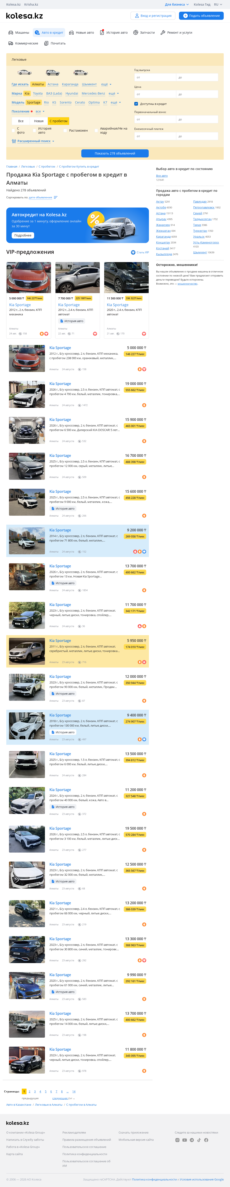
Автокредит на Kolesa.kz (39, 215)
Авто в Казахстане (19, 1105)
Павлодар (200, 201)
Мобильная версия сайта (136, 1140)
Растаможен (78, 130)
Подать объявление (204, 15)
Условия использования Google (202, 1179)
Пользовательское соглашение (84, 1147)
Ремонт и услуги (179, 32)
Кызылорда (164, 254)
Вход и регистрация (156, 15)
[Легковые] (25, 72)
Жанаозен (163, 225)
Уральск (199, 236)
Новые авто (85, 32)
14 (73, 1091)
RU (216, 4)
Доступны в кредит (153, 104)
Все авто (162, 176)
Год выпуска (142, 70)
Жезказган (163, 231)
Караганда (163, 236)
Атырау (161, 219)
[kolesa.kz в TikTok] (199, 1140)
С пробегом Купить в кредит (79, 166)
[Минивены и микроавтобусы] (81, 72)
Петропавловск (204, 207)
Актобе (161, 207)
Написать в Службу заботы (25, 1140)
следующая (60, 1098)
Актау (160, 201)
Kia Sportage (20, 304)
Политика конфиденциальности (84, 1154)
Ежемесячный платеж (149, 129)
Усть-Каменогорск (206, 242)
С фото (20, 130)
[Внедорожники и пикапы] (53, 72)
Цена (137, 87)
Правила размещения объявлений (86, 1140)
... (67, 1091)
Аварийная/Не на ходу (113, 130)
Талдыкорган (202, 219)
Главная (12, 166)
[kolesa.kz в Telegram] (192, 1140)
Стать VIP (143, 252)
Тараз (197, 225)
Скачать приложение (133, 1132)
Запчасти (147, 32)
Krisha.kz (31, 4)
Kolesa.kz (13, 4)
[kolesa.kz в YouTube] (184, 1140)
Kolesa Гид (202, 4)
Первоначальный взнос (150, 112)
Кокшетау (163, 242)
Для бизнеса (175, 4)
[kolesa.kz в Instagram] (177, 1140)
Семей (197, 213)
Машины (22, 32)
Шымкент (200, 252)
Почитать (58, 43)
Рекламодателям (74, 1132)
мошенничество (187, 283)
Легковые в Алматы (49, 1105)
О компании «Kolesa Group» (25, 1132)
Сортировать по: (17, 197)
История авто (117, 32)
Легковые (28, 166)
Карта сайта (14, 1154)
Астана (161, 213)
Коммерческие (26, 43)
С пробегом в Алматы (81, 1105)
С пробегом (47, 166)
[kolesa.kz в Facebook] (206, 1140)
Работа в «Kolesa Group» (23, 1147)
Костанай (162, 248)
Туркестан (200, 231)
